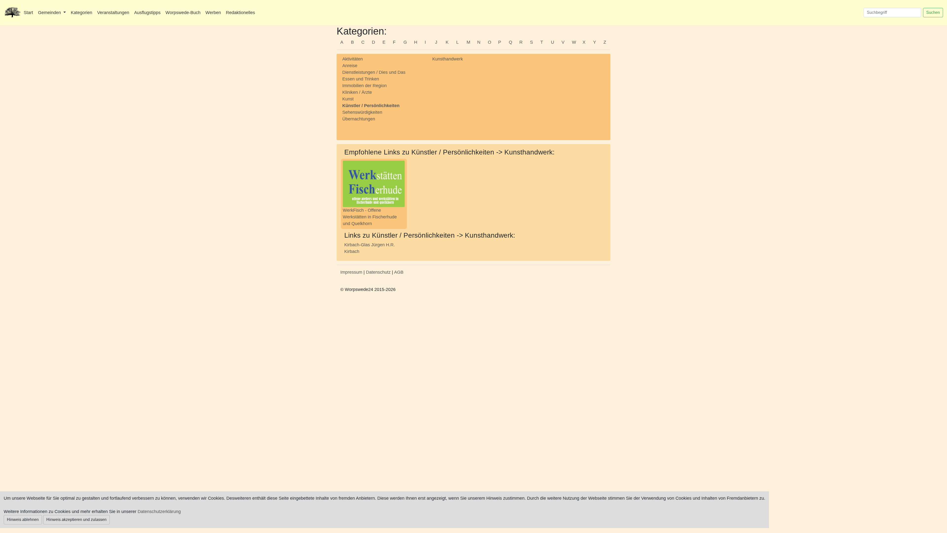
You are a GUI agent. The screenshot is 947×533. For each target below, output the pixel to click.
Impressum (351, 272)
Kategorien (81, 12)
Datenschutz (378, 272)
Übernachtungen (358, 118)
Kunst (348, 98)
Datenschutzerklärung (159, 511)
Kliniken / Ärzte (357, 92)
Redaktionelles (240, 12)
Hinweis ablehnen (23, 519)
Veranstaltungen (113, 12)
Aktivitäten (352, 59)
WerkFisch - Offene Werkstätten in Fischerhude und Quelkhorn (370, 217)
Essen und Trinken (360, 78)
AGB (398, 272)
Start (28, 12)
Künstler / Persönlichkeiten (371, 105)
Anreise (349, 65)
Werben (213, 12)
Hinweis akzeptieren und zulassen (76, 519)
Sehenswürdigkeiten (362, 112)
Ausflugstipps (147, 12)
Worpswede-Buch (182, 12)
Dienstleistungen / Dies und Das (373, 72)
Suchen (933, 12)
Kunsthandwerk (447, 59)
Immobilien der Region (364, 85)
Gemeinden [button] (50, 12)
